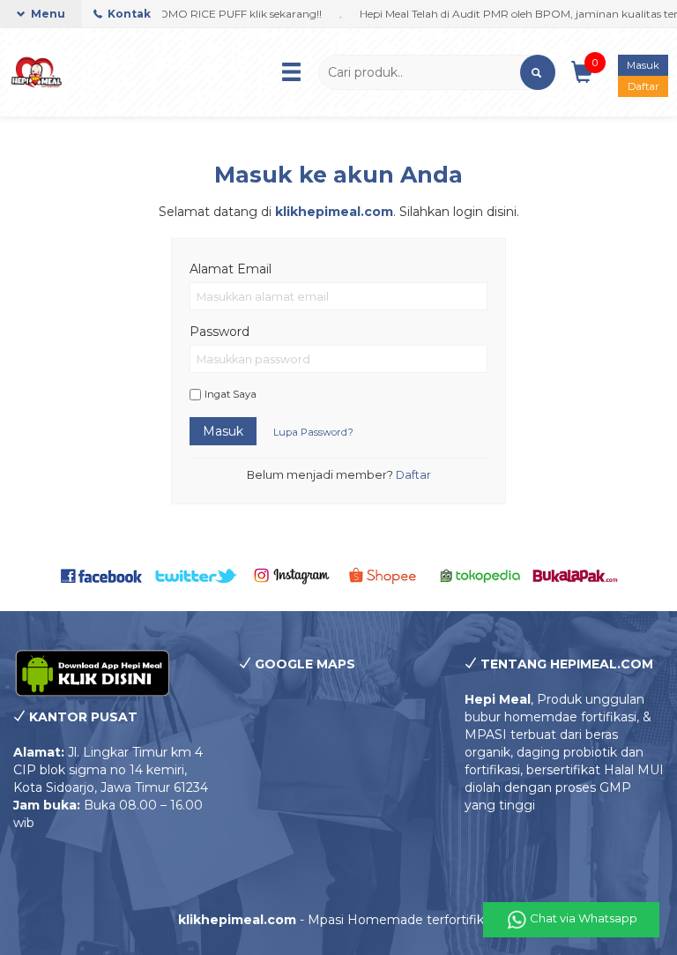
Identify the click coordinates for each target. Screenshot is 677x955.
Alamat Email (231, 269)
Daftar (643, 86)
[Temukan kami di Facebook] (101, 575)
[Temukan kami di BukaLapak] (575, 575)
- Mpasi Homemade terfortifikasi (339, 920)
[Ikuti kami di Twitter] (196, 575)
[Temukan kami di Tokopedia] (480, 575)
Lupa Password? (313, 432)
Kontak (128, 13)
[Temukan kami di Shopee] (385, 575)
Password (219, 331)
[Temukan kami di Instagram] (291, 575)
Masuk (643, 65)
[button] (537, 72)
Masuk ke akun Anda (338, 174)
